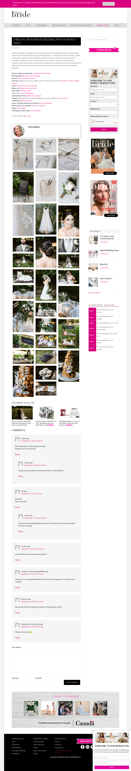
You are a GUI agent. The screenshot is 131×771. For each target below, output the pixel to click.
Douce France (62, 98)
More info (104, 242)
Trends (35, 753)
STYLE (28, 25)
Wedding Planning (17, 739)
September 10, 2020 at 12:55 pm (32, 549)
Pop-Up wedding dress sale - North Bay (107, 335)
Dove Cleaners (106, 278)
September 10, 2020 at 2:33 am (35, 465)
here (29, 116)
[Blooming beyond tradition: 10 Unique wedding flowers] (65, 708)
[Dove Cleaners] (93, 282)
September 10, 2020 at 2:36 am (35, 518)
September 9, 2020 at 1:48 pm (31, 441)
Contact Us (58, 744)
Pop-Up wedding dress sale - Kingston (105, 348)
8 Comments (15, 48)
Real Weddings (16, 747)
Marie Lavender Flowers (26, 78)
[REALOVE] (93, 267)
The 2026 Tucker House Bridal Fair (107, 237)
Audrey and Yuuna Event (41, 73)
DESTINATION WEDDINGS (81, 25)
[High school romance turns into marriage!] (100, 708)
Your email (38, 678)
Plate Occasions (26, 101)
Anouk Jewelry (21, 108)
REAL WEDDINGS (59, 25)
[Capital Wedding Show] (93, 253)
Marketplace (16, 753)
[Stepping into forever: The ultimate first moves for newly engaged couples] (48, 708)
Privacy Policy (59, 747)
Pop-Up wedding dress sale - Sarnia (107, 323)
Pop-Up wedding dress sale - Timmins (105, 341)
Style (13, 741)
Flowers (35, 747)
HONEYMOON (41, 25)
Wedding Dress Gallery (40, 739)
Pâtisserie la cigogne (33, 96)
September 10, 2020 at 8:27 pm (32, 627)
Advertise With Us (60, 739)
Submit (111, 767)
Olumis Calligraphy (26, 93)
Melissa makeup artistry (28, 88)
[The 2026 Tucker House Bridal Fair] (93, 239)
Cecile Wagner (35, 111)
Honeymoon (15, 744)
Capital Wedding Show (109, 250)
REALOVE (104, 264)
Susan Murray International (27, 86)
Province (93, 101)
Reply (17, 454)
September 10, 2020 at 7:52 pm (32, 602)
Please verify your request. (99, 116)
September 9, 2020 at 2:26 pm (31, 494)
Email (92, 94)
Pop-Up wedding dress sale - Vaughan (105, 317)
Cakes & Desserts (38, 744)
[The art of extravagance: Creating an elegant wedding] (31, 708)
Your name (15, 678)
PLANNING (16, 25)
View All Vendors (94, 293)
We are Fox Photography (31, 76)
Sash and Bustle (45, 103)
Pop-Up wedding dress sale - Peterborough (105, 328)
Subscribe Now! (109, 4)
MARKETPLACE (103, 25)
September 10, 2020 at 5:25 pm (32, 574)
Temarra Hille (26, 91)
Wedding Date (95, 109)
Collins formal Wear (38, 106)
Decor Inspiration (38, 741)
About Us (57, 741)
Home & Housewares (40, 750)
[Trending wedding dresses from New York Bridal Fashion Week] (82, 708)
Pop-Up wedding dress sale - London (105, 311)
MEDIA (116, 25)
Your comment (16, 647)
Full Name (94, 86)
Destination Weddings (19, 750)
